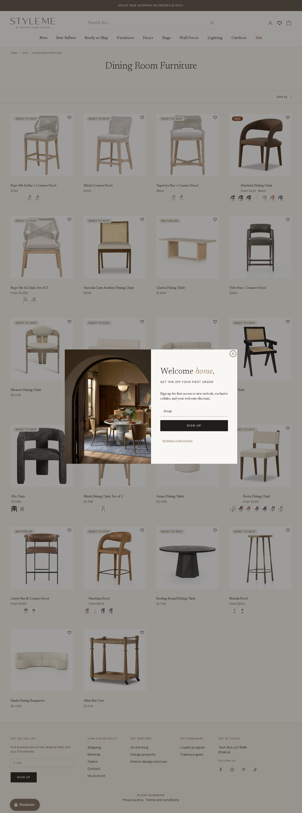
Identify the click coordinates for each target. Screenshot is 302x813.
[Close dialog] (233, 353)
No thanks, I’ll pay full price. (177, 440)
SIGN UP (194, 425)
